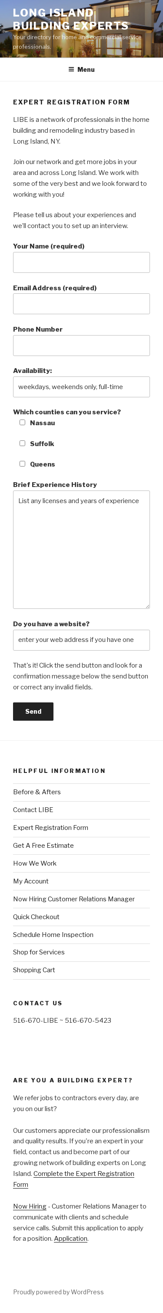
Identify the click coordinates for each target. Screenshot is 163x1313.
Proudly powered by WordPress (58, 1292)
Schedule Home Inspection (53, 935)
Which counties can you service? (67, 417)
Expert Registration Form (50, 828)
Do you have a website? (51, 624)
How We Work (35, 863)
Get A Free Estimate (43, 846)
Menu (86, 69)
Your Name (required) (48, 246)
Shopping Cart (34, 970)
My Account (31, 881)
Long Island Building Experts (71, 19)
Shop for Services (39, 952)
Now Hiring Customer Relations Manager (74, 899)
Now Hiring (30, 1206)
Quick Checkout (36, 917)
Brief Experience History (55, 485)
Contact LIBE (33, 810)
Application (70, 1238)
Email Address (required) (54, 288)
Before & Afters (37, 792)
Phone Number (38, 329)
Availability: (32, 371)
